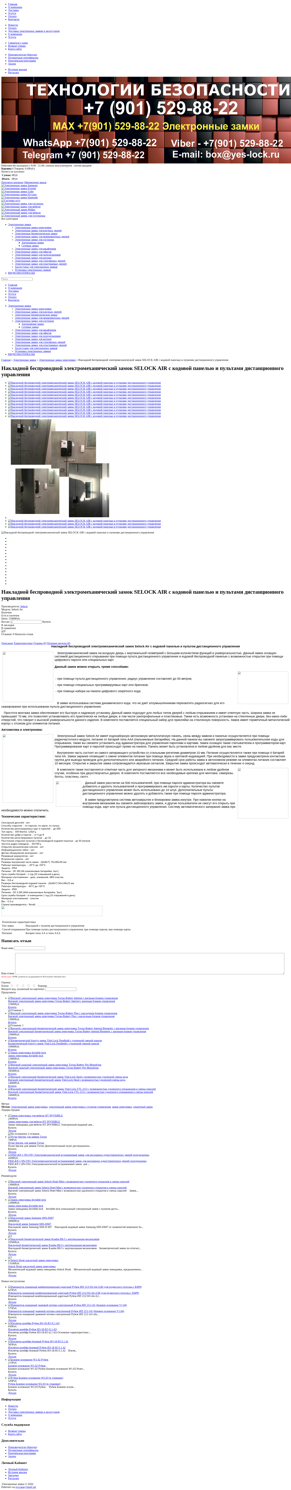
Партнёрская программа (22, 60)
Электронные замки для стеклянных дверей (40, 260)
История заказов (17, 69)
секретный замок (143, 1106)
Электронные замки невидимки (33, 227)
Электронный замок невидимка (29, 1106)
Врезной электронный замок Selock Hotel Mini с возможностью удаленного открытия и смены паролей (67, 1187)
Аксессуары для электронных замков (36, 266)
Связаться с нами (18, 42)
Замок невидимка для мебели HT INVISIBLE (34, 1121)
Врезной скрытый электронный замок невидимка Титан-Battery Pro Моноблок (53, 1067)
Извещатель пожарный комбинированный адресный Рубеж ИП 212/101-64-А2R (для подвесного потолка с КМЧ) (73, 1293)
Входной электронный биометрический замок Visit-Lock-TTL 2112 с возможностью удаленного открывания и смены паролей (80, 1092)
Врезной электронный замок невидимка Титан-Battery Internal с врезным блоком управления (61, 1001)
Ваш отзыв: (7, 973)
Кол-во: (6, 621)
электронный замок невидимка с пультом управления (80, 1106)
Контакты (13, 19)
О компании (15, 7)
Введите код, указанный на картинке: (23, 989)
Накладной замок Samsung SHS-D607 (29, 1224)
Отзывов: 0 (7, 634)
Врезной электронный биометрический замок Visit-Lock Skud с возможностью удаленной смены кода (66, 1079)
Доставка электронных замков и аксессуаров (34, 31)
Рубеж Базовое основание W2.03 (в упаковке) (34, 1383)
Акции (12, 63)
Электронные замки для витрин (33, 257)
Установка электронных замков (33, 269)
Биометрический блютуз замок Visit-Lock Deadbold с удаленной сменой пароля (53, 1043)
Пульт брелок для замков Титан (26, 1142)
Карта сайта (15, 48)
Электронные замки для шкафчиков (35, 248)
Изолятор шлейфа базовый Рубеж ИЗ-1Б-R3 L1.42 (37, 1347)
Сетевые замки (30, 245)
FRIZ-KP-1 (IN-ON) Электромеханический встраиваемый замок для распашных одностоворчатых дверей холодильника (77, 1161)
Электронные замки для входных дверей (38, 230)
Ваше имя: (7, 948)
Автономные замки (33, 242)
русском (20, 1487)
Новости (13, 25)
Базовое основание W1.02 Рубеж (27, 1365)
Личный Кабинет (18, 1469)
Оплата (12, 16)
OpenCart (30, 1487)
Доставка (13, 10)
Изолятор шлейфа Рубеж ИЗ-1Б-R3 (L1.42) (32, 1329)
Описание (7, 643)
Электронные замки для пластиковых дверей (41, 263)
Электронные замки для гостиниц (34, 239)
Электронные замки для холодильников (38, 254)
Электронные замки (19, 224)
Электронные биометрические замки (36, 233)
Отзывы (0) (39, 643)
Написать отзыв (24, 634)
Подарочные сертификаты (23, 57)
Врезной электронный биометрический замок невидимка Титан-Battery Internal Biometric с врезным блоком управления (77, 1031)
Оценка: (6, 982)
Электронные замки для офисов (33, 251)
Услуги (12, 13)
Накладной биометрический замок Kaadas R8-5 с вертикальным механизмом (52, 1245)
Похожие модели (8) (58, 643)
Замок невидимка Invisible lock (25, 1055)
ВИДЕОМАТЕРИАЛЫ (21, 273)
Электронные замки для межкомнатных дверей (42, 236)
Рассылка (13, 72)
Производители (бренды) (22, 54)
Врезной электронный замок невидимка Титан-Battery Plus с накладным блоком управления (61, 1016)
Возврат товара (17, 45)
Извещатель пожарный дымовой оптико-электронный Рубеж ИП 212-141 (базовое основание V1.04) (66, 1311)
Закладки (13, 1475)
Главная (12, 4)
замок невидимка (122, 1106)
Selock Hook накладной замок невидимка (32, 1266)
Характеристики (23, 643)
